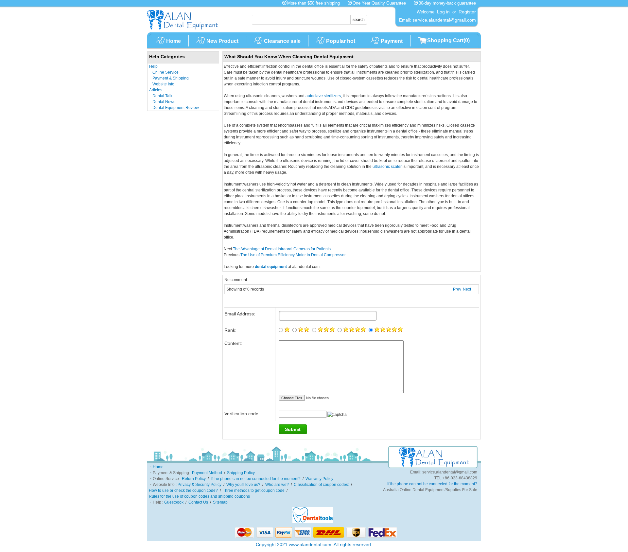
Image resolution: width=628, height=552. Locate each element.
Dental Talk (162, 96)
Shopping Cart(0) (448, 40)
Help (153, 66)
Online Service (165, 72)
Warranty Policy (319, 478)
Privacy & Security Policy (199, 484)
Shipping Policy (241, 473)
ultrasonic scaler (387, 166)
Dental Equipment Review (175, 107)
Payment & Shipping (170, 78)
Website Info (163, 84)
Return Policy (194, 478)
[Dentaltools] (312, 522)
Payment (392, 41)
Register (467, 11)
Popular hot (340, 41)
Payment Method (207, 473)
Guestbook (173, 502)
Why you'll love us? (243, 484)
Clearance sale (282, 41)
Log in (443, 11)
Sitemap (220, 502)
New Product (222, 41)
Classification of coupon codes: (321, 484)
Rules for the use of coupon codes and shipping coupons (199, 496)
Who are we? (277, 484)
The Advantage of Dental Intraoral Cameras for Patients (282, 249)
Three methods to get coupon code (254, 490)
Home (173, 41)
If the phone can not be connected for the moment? (256, 478)
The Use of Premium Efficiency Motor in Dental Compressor (293, 255)
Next (467, 289)
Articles (155, 90)
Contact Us (198, 502)
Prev (457, 289)
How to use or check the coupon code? (183, 490)
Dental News (163, 101)
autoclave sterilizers (323, 96)
